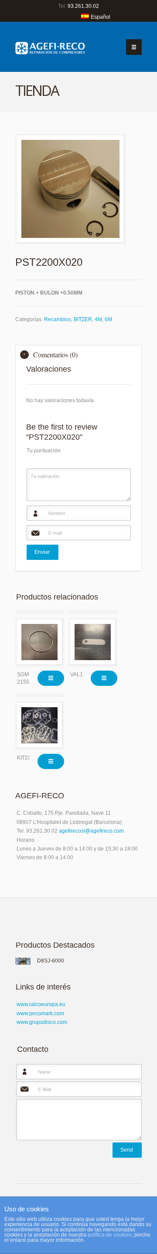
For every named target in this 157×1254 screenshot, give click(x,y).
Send (126, 1150)
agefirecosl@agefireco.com (91, 831)
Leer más (51, 678)
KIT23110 (28, 758)
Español (100, 17)
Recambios (57, 319)
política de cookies (110, 1235)
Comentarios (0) (55, 354)
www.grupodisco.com (42, 1022)
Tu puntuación (44, 450)
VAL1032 (81, 674)
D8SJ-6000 (50, 961)
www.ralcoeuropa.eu (41, 1004)
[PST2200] (70, 189)
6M (108, 319)
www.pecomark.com (40, 1013)
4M (98, 319)
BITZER (83, 319)
